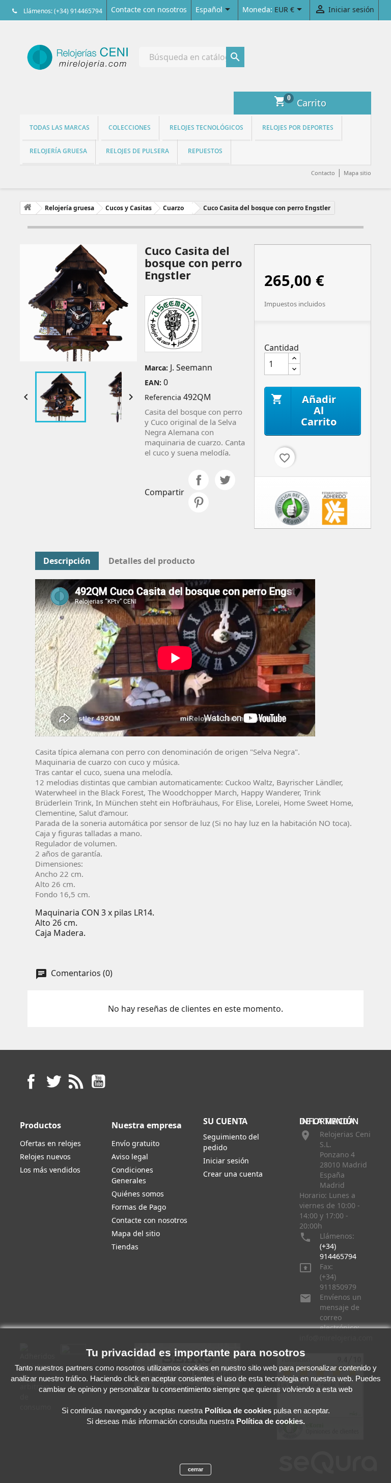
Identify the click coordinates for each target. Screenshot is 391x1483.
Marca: (156, 368)
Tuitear (225, 480)
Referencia (163, 397)
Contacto (323, 173)
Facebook (31, 1081)
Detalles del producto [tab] (151, 560)
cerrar (195, 1469)
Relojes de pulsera (137, 151)
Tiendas (124, 1246)
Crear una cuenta (233, 1174)
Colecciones (129, 127)
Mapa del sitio (135, 1233)
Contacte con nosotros (149, 9)
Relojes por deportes (297, 127)
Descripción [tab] (67, 560)
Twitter (53, 1081)
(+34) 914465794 (338, 1251)
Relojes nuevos (45, 1156)
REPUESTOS (205, 151)
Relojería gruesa (58, 151)
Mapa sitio (357, 173)
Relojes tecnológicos (206, 127)
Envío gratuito (135, 1143)
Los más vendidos (50, 1170)
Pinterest (198, 502)
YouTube (98, 1081)
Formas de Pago (138, 1207)
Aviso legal (129, 1156)
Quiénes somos (137, 1194)
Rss (76, 1081)
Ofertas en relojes (50, 1143)
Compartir (198, 480)
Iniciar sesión (226, 1160)
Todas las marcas (60, 127)
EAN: (153, 382)
